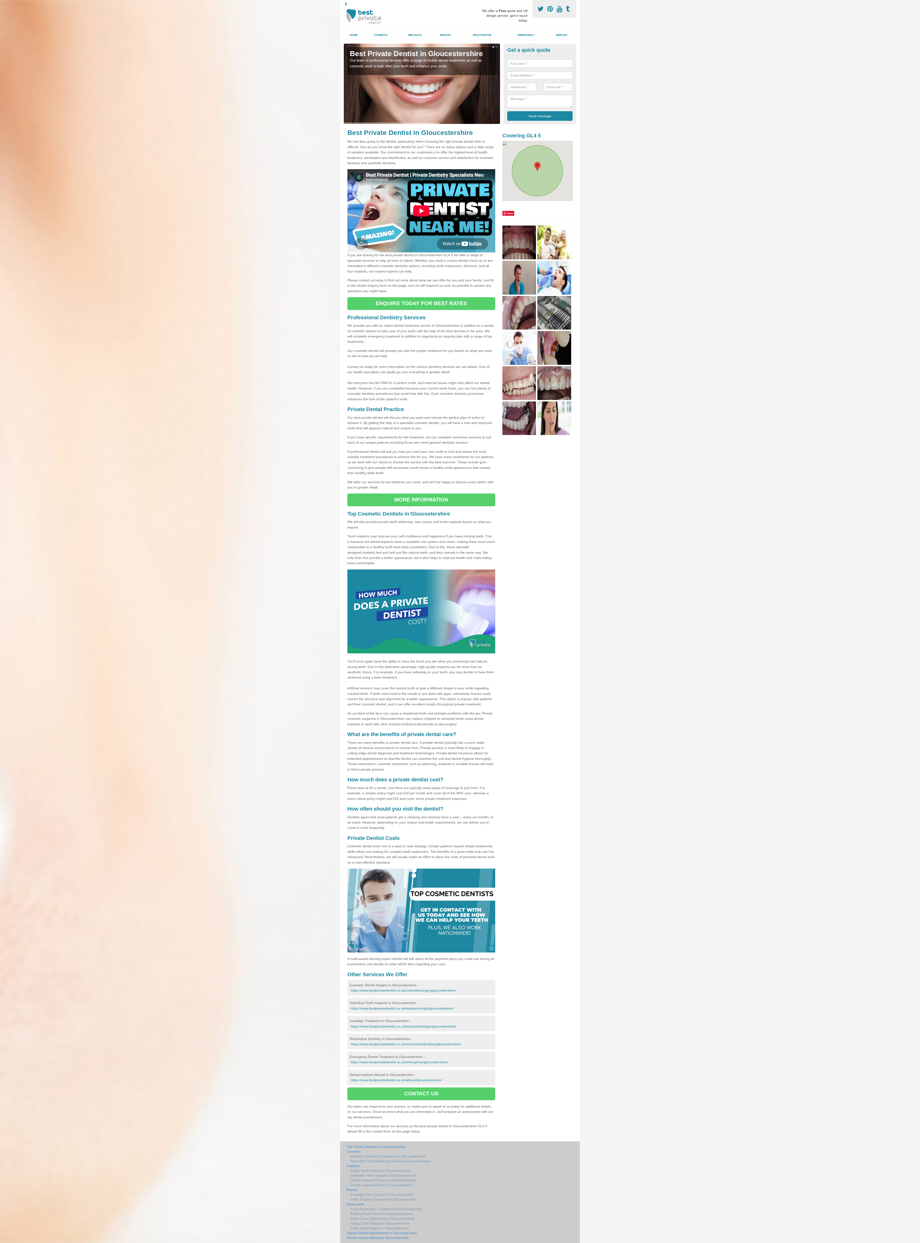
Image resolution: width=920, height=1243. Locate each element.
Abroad (561, 35)
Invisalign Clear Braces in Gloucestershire (382, 1195)
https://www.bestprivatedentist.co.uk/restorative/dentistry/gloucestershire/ (406, 1044)
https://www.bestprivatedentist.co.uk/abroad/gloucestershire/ (396, 1080)
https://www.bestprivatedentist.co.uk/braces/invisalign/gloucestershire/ (403, 1026)
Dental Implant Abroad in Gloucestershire (378, 1238)
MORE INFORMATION (421, 500)
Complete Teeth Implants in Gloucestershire (383, 1175)
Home (354, 35)
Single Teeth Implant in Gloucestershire (380, 1171)
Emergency (526, 35)
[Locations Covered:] (346, 4)
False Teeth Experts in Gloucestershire (379, 1228)
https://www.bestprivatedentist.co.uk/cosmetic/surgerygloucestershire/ (403, 990)
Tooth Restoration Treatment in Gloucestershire (386, 1209)
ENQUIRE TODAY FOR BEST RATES (421, 303)
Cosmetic (381, 35)
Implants (415, 35)
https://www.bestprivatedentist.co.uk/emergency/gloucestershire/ (399, 1062)
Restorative (482, 35)
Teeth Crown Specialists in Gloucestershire (382, 1218)
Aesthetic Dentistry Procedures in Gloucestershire (388, 1156)
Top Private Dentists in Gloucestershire (376, 1147)
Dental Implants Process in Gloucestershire (383, 1180)
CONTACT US (421, 1094)
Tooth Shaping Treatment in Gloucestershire (383, 1199)
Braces (445, 35)
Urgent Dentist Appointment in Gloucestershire (382, 1233)
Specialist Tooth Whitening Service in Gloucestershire (390, 1161)
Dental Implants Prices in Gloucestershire (381, 1185)
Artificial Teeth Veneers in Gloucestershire (381, 1214)
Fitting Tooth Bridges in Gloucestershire (380, 1223)
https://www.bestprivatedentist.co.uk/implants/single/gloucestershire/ (402, 1008)
